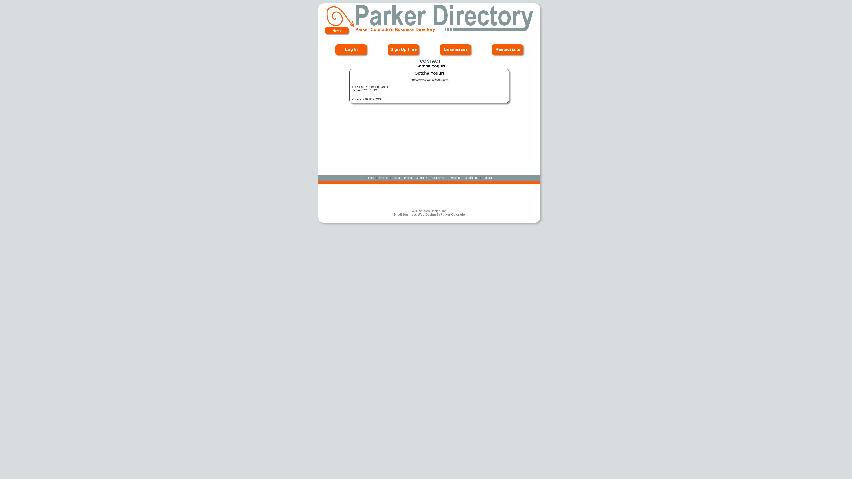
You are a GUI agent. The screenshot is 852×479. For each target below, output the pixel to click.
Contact (487, 177)
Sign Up (383, 177)
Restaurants (438, 177)
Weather (455, 177)
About (396, 177)
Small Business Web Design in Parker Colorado (429, 214)
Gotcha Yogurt (429, 73)
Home (370, 177)
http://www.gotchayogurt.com (429, 79)
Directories (471, 177)
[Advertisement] (429, 121)
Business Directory (415, 177)
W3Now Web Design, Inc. (429, 211)
